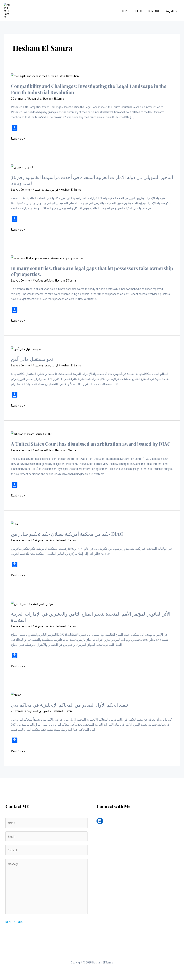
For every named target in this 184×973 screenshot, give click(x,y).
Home (125, 11)
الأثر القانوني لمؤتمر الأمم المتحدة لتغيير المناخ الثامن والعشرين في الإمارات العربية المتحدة (90, 617)
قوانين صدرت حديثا (46, 189)
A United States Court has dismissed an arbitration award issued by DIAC (91, 444)
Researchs (34, 98)
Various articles (43, 280)
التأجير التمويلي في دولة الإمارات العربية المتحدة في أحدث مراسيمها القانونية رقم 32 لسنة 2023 (92, 180)
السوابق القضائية (39, 711)
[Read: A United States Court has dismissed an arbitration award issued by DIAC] (31, 433)
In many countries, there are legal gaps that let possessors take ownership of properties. (92, 271)
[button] (175, 10)
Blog (138, 11)
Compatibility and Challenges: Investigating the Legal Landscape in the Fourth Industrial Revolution (88, 89)
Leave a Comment (21, 189)
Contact (153, 11)
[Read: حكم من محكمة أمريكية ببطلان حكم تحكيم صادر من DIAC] (15, 523)
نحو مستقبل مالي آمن (32, 359)
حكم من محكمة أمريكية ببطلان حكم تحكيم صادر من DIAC (67, 534)
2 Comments (18, 98)
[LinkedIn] (99, 821)
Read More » (18, 138)
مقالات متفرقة (43, 540)
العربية (169, 11)
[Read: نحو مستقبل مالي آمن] (26, 348)
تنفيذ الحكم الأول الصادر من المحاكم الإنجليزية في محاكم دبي (69, 705)
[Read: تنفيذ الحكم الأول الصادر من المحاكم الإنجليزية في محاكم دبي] (16, 694)
